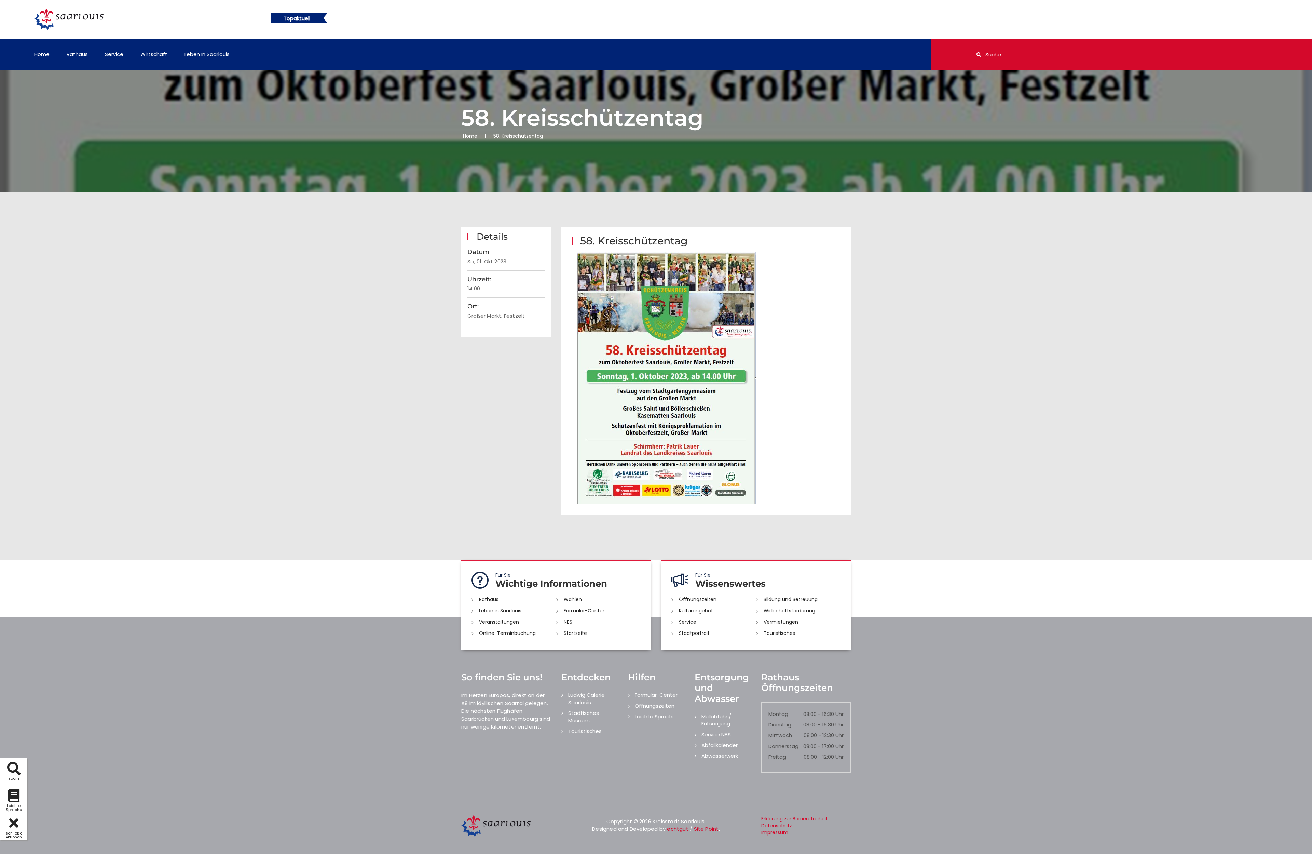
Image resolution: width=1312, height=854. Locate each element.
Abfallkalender (719, 745)
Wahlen (573, 599)
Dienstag (779, 724)
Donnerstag (783, 746)
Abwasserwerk (719, 755)
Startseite (575, 633)
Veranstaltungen (499, 621)
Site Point (706, 828)
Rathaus (77, 54)
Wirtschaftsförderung (789, 610)
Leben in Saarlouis (207, 54)
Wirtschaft (153, 54)
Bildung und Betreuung (791, 599)
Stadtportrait (694, 633)
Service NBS (716, 734)
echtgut (677, 828)
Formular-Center (584, 610)
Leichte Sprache (655, 716)
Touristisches (779, 633)
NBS (568, 621)
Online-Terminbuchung (507, 633)
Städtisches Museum (583, 716)
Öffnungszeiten (697, 599)
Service (114, 54)
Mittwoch (780, 735)
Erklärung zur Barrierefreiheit (794, 818)
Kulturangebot (696, 610)
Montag (778, 714)
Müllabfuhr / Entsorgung (716, 720)
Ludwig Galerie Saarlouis (586, 698)
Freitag (777, 756)
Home (42, 54)
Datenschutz (776, 825)
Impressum (774, 832)
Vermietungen (781, 621)
